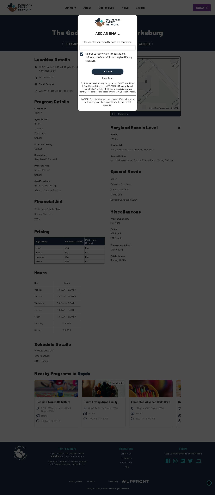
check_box (81, 54)
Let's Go (107, 71)
